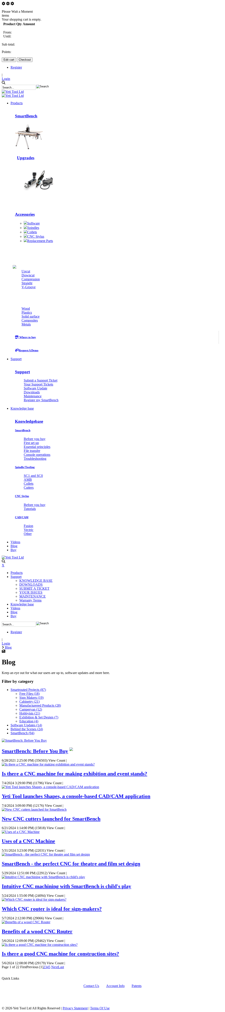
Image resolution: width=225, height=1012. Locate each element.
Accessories (25, 214)
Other (28, 534)
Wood (26, 308)
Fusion (28, 526)
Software (33, 223)
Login (6, 79)
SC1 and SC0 (33, 476)
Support (22, 372)
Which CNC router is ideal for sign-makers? (52, 909)
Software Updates (26, 725)
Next (54, 967)
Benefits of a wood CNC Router (37, 931)
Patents (137, 986)
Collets (32, 232)
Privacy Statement (75, 1008)
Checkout (25, 59)
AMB (28, 479)
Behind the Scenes (27, 729)
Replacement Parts (40, 241)
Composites (30, 320)
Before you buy (34, 439)
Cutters (45, 258)
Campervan (30, 709)
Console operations (37, 454)
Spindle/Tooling (25, 467)
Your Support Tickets (38, 384)
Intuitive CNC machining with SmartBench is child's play (66, 886)
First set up (31, 443)
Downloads (32, 392)
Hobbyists (29, 713)
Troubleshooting (35, 458)
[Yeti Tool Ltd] (13, 92)
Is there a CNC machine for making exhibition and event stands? (74, 774)
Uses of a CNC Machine (28, 841)
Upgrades (25, 158)
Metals (26, 324)
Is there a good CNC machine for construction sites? (60, 954)
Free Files (29, 693)
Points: (6, 52)
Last (61, 967)
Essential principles (37, 447)
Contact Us (91, 986)
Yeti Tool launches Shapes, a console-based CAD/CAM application (76, 796)
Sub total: (8, 44)
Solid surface (31, 316)
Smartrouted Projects (28, 690)
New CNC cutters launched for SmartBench (51, 819)
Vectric (28, 530)
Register (16, 67)
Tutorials (30, 509)
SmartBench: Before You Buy (35, 751)
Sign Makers (31, 697)
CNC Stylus (35, 236)
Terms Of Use (100, 1008)
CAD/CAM (21, 517)
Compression (31, 279)
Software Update (35, 388)
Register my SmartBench (41, 400)
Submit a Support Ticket (40, 380)
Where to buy (27, 337)
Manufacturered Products (40, 705)
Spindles (33, 228)
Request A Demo (28, 350)
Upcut (26, 271)
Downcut (28, 275)
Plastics (27, 312)
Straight (27, 283)
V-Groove (29, 287)
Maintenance (33, 396)
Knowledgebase (29, 421)
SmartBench (26, 116)
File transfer (32, 451)
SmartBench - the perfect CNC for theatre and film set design (71, 864)
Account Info (115, 986)
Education (28, 721)
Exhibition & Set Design (38, 717)
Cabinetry (29, 701)
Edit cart (9, 59)
